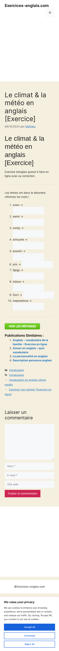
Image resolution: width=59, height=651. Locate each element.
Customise (29, 635)
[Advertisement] (29, 51)
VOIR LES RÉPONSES (22, 326)
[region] (29, 624)
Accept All (29, 627)
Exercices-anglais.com (27, 5)
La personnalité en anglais (30, 356)
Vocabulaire (16, 370)
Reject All (29, 644)
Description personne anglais (32, 360)
